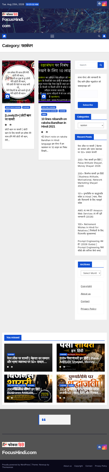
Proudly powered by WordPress (16, 464)
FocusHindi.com (19, 452)
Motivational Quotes (16, 385)
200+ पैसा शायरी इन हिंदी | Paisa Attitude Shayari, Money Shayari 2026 (90, 162)
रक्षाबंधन (8, 111)
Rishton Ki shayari (13, 107)
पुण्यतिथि (71, 385)
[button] (99, 36)
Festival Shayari (48, 107)
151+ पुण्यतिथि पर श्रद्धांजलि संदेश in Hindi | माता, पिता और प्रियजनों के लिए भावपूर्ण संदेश (79, 392)
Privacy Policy (88, 308)
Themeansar (7, 467)
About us (86, 293)
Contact (85, 301)
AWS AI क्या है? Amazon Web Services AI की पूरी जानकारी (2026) (90, 213)
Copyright (86, 286)
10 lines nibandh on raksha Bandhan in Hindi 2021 (54, 122)
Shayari (26, 107)
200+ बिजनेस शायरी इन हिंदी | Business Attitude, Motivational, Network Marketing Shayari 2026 (91, 179)
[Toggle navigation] (52, 36)
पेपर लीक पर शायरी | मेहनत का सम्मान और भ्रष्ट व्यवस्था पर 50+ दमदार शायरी (90, 149)
